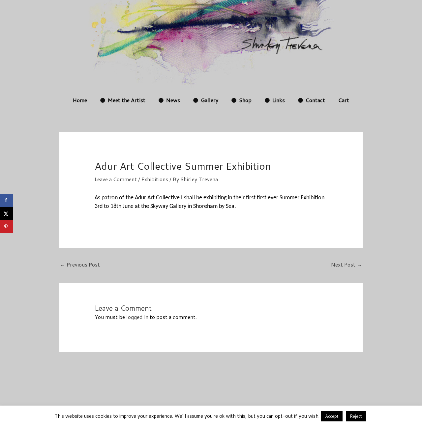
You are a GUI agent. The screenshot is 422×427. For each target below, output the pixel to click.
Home (80, 100)
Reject (356, 416)
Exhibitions (154, 179)
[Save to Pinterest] (6, 226)
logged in (137, 317)
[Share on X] (6, 213)
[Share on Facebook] (6, 200)
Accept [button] (332, 416)
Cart (343, 100)
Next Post (346, 264)
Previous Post (80, 264)
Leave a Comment (116, 179)
